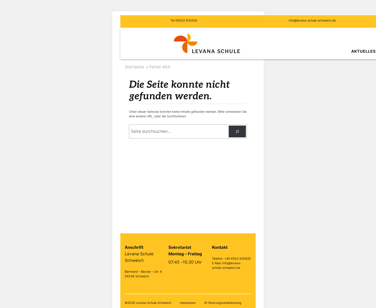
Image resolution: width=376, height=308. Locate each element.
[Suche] (237, 131)
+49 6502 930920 (237, 258)
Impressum (188, 303)
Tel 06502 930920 (183, 20)
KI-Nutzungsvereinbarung (222, 303)
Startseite (134, 66)
